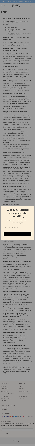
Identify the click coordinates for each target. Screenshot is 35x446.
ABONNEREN (17, 234)
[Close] (32, 208)
